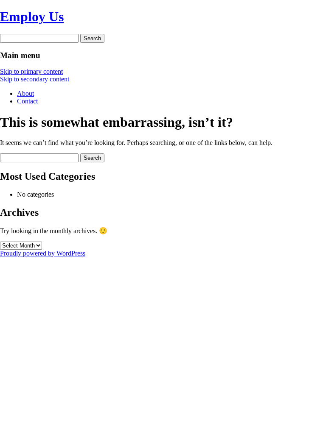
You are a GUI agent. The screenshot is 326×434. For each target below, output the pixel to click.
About (25, 93)
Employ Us (32, 16)
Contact (27, 101)
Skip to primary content (31, 71)
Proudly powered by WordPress (42, 253)
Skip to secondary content (34, 79)
